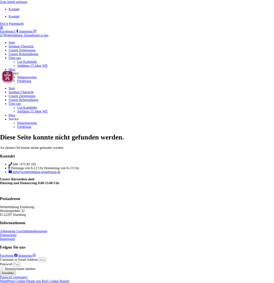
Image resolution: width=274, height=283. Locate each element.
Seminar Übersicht (21, 46)
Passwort (6, 264)
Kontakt (14, 9)
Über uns (15, 58)
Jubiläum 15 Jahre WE (32, 65)
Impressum (7, 239)
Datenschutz (8, 235)
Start (12, 42)
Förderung (24, 81)
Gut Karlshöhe (27, 62)
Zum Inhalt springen (13, 2)
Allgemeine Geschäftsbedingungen (23, 231)
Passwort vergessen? (14, 277)
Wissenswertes (27, 77)
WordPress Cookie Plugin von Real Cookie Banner (34, 281)
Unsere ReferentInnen (23, 54)
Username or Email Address (19, 259)
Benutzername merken (20, 269)
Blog (12, 69)
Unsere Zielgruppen (22, 50)
